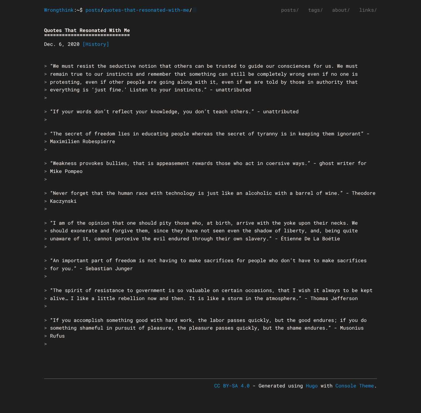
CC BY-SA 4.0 (232, 386)
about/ (341, 10)
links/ (368, 10)
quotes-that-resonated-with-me (146, 10)
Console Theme (355, 386)
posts (92, 10)
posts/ (290, 10)
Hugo (312, 386)
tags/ (315, 10)
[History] (96, 44)
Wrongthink (59, 10)
